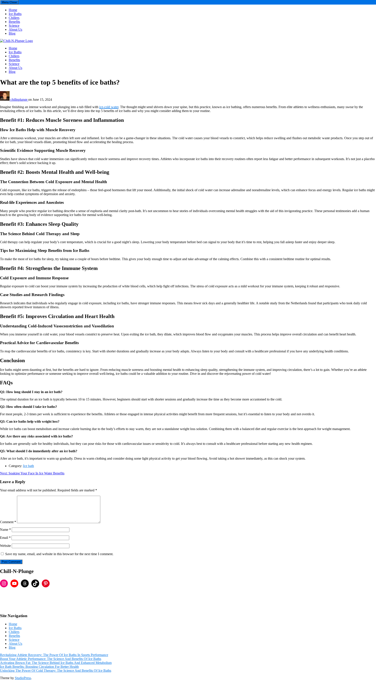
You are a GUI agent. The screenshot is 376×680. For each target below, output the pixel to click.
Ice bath (28, 466)
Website (5, 546)
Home (13, 10)
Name (5, 529)
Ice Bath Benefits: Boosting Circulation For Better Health (39, 666)
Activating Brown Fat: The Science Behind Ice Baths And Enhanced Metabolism (56, 663)
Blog (12, 33)
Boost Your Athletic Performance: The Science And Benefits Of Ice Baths (50, 659)
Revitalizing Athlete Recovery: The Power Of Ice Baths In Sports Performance (54, 655)
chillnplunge (19, 99)
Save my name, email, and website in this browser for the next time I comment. (59, 554)
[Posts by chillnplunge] (5, 99)
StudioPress (23, 678)
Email (5, 537)
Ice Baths (15, 14)
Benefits (14, 21)
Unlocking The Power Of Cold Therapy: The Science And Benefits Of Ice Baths (55, 670)
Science (14, 25)
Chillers (14, 18)
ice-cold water (108, 107)
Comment (8, 522)
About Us (15, 29)
